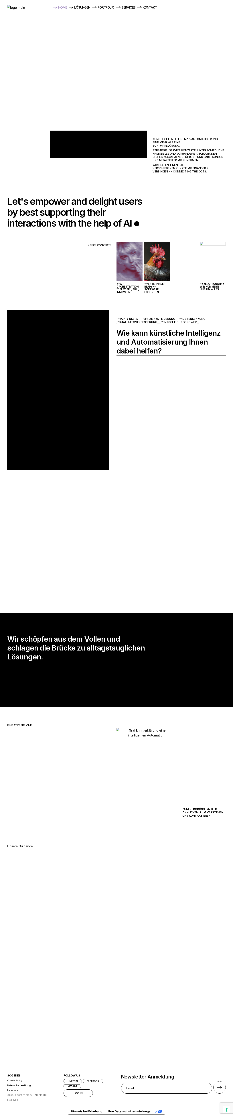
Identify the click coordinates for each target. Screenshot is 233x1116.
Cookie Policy (14, 1080)
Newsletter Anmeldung (147, 1077)
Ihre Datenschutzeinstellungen (130, 1111)
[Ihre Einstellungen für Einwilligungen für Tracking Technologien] (226, 1109)
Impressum (13, 1090)
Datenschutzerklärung (19, 1085)
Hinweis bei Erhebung (86, 1111)
